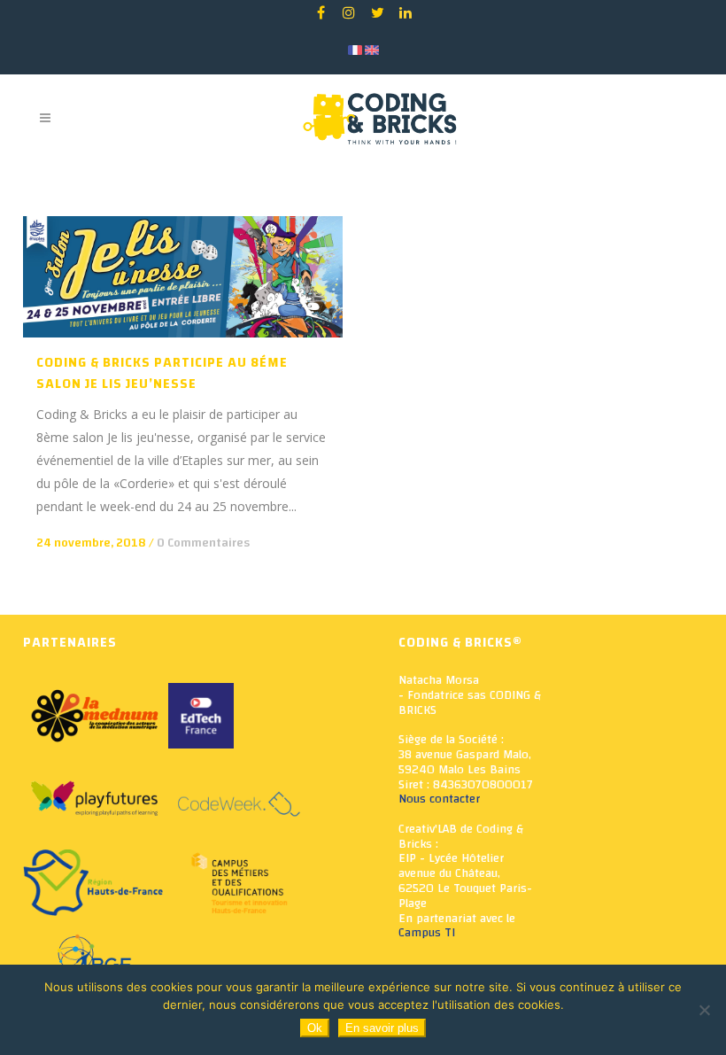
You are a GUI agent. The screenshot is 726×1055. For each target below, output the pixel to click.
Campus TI (426, 932)
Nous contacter (439, 799)
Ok (314, 1028)
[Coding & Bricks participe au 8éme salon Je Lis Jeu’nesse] (183, 276)
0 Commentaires (203, 543)
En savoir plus (382, 1028)
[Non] (704, 1010)
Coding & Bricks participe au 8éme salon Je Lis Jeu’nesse (162, 373)
